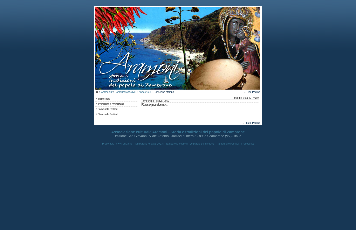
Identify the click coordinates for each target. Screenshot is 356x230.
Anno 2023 (145, 92)
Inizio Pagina (253, 122)
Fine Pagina (253, 92)
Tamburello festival (125, 92)
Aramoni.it (106, 92)
